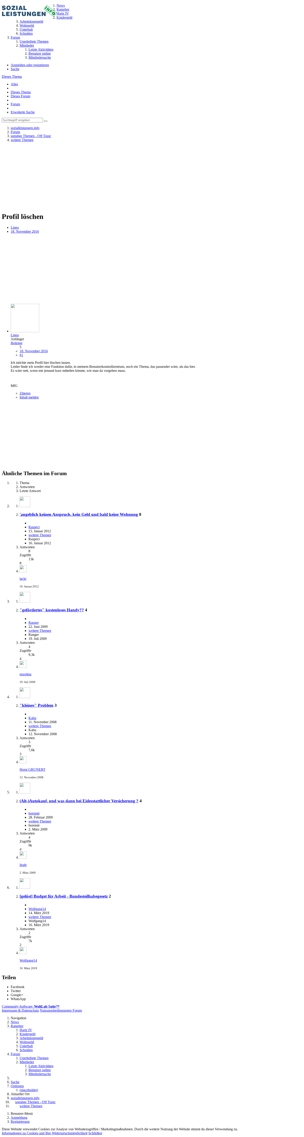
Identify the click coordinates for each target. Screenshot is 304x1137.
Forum (15, 104)
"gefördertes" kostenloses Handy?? (52, 610)
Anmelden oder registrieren (30, 65)
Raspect (34, 527)
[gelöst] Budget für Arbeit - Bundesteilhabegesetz (64, 896)
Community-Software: (30, 1006)
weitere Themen (39, 535)
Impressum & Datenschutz (20, 1010)
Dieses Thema (12, 76)
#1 (21, 355)
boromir (34, 813)
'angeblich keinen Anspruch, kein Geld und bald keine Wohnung (79, 514)
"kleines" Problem (36, 705)
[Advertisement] (152, 177)
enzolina (25, 674)
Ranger (33, 623)
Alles (14, 84)
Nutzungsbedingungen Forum (61, 1010)
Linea (15, 227)
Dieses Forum (20, 96)
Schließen (95, 1133)
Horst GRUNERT (32, 769)
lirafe (23, 865)
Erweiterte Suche (23, 112)
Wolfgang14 (37, 909)
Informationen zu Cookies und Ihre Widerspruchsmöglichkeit (44, 1133)
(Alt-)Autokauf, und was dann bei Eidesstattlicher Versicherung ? (79, 801)
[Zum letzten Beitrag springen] (23, 571)
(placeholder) (29, 1090)
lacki (23, 579)
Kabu (32, 718)
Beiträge (16, 343)
